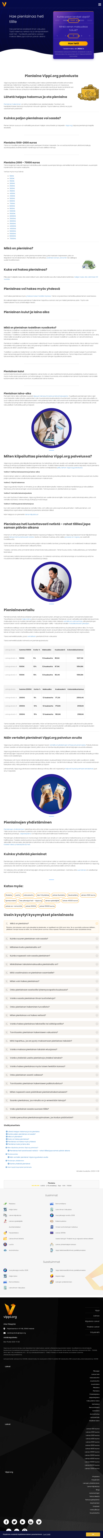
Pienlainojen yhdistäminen (14, 829)
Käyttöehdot (94, 1503)
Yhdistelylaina (94, 1394)
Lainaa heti (95, 1374)
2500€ (12, 186)
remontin (63, 258)
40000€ (13, 226)
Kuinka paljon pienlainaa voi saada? (22, 1134)
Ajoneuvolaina (10, 900)
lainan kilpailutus (31, 514)
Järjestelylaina (25, 834)
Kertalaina (95, 1404)
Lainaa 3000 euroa (92, 1435)
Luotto (17, 895)
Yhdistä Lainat (93, 1327)
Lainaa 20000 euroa (92, 1452)
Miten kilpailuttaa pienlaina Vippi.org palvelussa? (22, 1147)
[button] (51, 923)
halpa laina (26, 619)
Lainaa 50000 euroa (92, 1462)
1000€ (12, 178)
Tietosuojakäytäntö (92, 1500)
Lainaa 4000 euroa (92, 1439)
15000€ (12, 213)
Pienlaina (96, 1391)
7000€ (12, 203)
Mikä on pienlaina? (15, 1136)
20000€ (13, 216)
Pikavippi (96, 1371)
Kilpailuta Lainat (92, 1321)
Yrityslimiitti (95, 1480)
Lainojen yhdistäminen (91, 1483)
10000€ (12, 211)
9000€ (12, 208)
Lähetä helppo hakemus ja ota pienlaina (23, 1131)
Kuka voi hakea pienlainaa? (18, 1139)
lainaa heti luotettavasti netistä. (21, 537)
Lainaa (96, 1315)
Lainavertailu (94, 1417)
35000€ (13, 223)
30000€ (13, 221)
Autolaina (95, 1411)
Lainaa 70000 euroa (92, 1468)
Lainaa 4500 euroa (88, 895)
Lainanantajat (94, 1493)
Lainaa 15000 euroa (92, 1449)
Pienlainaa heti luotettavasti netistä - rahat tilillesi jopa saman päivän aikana (39, 1151)
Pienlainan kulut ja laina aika (19, 1144)
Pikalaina (8, 895)
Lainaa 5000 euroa (92, 1442)
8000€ (12, 206)
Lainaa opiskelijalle (52, 900)
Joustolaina (95, 1384)
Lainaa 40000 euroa (92, 1458)
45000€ (13, 228)
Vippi (97, 1310)
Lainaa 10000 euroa (92, 1445)
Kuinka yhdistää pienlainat (19, 1164)
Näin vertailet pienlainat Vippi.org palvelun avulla (28, 1157)
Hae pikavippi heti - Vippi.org (30, 900)
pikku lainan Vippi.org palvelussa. (70, 468)
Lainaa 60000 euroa (92, 1465)
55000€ (13, 233)
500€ (12, 176)
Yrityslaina (95, 1476)
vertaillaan (32, 636)
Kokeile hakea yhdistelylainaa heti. (17, 844)
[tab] (51, 923)
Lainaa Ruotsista (58, 895)
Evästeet (96, 1506)
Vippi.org (68, 125)
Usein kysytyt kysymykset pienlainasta (19, 1167)
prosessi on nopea (72, 537)
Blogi (97, 1490)
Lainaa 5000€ (30, 906)
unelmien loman (52, 258)
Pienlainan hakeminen (12, 104)
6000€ (12, 201)
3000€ (12, 188)
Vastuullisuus (94, 1510)
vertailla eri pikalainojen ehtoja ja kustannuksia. (68, 745)
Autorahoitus (94, 1414)
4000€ (12, 193)
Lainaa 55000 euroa (47, 906)
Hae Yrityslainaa (43, 895)
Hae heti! (73, 43)
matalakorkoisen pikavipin (79, 623)
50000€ (13, 231)
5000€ (12, 198)
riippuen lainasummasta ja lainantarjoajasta (50, 396)
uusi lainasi (81, 870)
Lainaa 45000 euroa (70, 900)
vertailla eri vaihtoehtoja (72, 621)
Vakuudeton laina (93, 1401)
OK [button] (93, 1534)
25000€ (13, 218)
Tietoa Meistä (94, 1496)
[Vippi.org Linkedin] (30, 1522)
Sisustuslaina (73, 895)
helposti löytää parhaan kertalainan (79, 769)
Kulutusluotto (28, 895)
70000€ (13, 238)
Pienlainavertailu (12, 1154)
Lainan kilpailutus (93, 1486)
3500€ (12, 191)
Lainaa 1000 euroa (92, 1429)
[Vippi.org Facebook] (6, 1522)
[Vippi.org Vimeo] (39, 1522)
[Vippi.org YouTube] (22, 1522)
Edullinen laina (94, 1421)
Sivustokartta (94, 1513)
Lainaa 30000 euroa (92, 1455)
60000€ (13, 236)
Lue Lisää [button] (46, 1534)
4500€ (12, 196)
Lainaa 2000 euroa (92, 1432)
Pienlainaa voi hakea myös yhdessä (22, 1141)
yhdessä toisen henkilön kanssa (38, 296)
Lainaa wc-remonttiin (13, 906)
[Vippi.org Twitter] (14, 1522)
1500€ (12, 181)
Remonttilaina (94, 1407)
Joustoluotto (94, 1381)
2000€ (12, 183)
